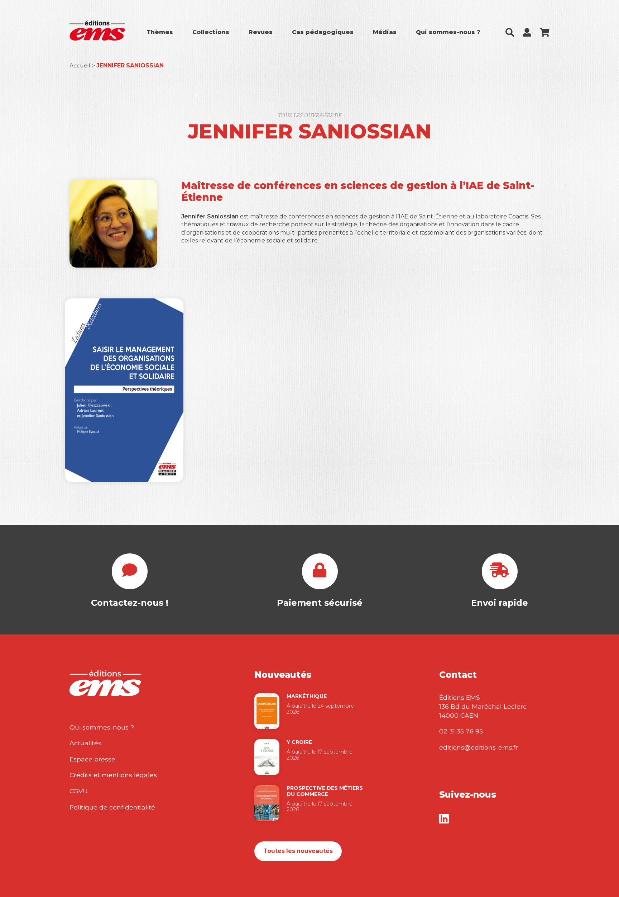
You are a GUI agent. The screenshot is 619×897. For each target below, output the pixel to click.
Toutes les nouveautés (298, 851)
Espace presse (92, 759)
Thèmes (160, 32)
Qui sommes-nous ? (448, 32)
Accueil (79, 65)
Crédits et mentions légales (113, 775)
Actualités (85, 743)
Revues (261, 32)
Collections (210, 32)
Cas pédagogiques (323, 32)
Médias (385, 32)
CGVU (78, 791)
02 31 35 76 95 (461, 731)
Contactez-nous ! (129, 603)
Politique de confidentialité (112, 807)
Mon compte (527, 32)
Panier (545, 32)
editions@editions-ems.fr (478, 747)
